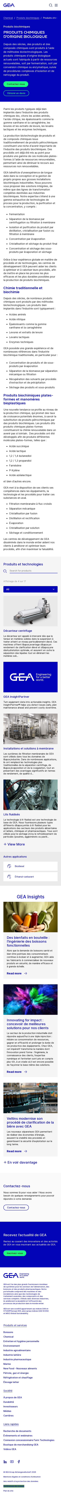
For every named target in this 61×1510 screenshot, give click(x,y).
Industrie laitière (12, 1354)
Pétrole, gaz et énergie (16, 1373)
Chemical (8, 17)
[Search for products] (6, 571)
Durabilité (8, 1402)
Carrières (8, 1415)
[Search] (50, 5)
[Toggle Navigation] (56, 5)
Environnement (11, 1345)
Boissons (8, 1332)
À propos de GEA (12, 1397)
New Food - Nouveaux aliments (20, 1368)
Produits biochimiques (27, 17)
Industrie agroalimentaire (17, 1350)
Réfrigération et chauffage (18, 1377)
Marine (7, 1364)
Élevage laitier (11, 1382)
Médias (7, 1411)
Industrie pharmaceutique (17, 1359)
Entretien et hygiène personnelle (21, 1341)
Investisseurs (10, 1406)
